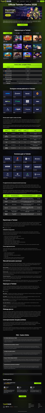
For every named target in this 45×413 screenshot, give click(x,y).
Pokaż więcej (22, 396)
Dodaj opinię (37, 383)
